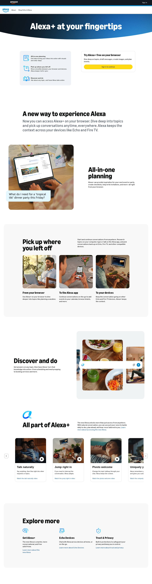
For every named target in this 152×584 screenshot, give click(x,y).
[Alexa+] (6, 10)
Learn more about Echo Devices (71, 547)
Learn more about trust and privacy (110, 547)
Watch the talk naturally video (27, 478)
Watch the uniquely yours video (141, 478)
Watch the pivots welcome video (103, 478)
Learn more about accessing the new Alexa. (101, 428)
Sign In (144, 2)
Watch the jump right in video (65, 478)
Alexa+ (13, 10)
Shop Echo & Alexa (25, 10)
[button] (6, 456)
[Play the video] (42, 459)
